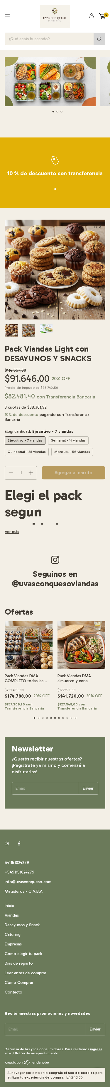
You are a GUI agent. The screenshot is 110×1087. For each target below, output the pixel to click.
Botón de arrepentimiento (36, 1053)
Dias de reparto (19, 963)
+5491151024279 (19, 872)
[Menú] (7, 16)
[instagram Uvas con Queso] (7, 843)
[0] (102, 16)
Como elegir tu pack (23, 953)
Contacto (13, 992)
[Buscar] (99, 39)
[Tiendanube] (27, 1064)
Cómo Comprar (19, 982)
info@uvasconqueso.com (28, 881)
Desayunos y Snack (22, 924)
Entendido (74, 1077)
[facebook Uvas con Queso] (19, 843)
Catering (13, 934)
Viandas (12, 915)
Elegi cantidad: (39, 431)
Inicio (9, 905)
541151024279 (17, 862)
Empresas (13, 944)
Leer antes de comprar (25, 972)
